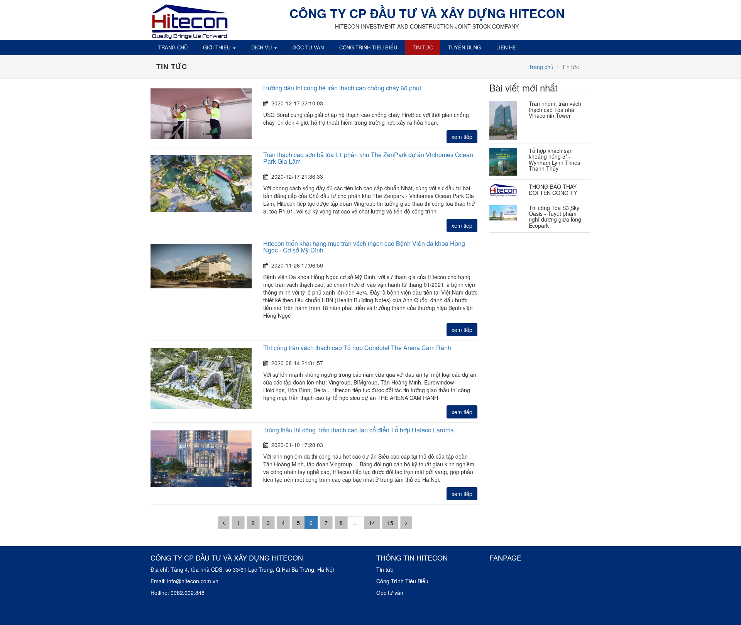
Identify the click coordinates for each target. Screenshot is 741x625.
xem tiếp (462, 137)
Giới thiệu (217, 47)
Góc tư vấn (308, 47)
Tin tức (423, 47)
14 (372, 523)
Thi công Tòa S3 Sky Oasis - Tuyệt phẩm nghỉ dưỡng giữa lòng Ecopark (555, 216)
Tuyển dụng (464, 47)
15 (390, 523)
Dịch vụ (262, 47)
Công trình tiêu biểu (368, 47)
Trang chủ (173, 47)
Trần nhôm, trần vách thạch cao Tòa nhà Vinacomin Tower (555, 109)
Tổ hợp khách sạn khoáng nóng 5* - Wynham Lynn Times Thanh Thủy (554, 159)
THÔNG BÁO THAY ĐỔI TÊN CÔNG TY (553, 189)
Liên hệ (506, 47)
